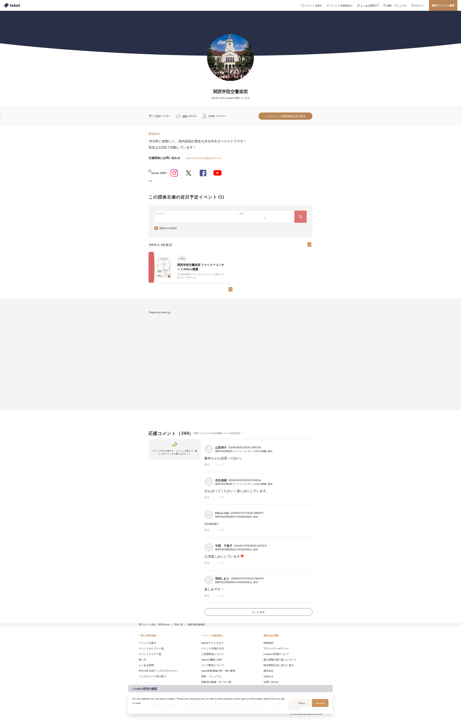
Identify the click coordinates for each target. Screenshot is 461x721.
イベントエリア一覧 (150, 653)
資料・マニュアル (211, 676)
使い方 (142, 659)
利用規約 (268, 642)
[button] (133, 707)
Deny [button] (302, 703)
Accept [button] (320, 703)
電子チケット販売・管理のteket (154, 624)
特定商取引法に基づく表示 (278, 665)
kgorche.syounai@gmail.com (203, 157)
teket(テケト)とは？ (212, 642)
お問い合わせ (271, 681)
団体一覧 (178, 624)
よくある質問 (146, 665)
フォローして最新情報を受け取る (285, 116)
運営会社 (268, 670)
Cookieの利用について (276, 653)
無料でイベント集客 (443, 5)
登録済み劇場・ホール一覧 (216, 681)
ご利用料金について (212, 653)
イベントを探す (147, 642)
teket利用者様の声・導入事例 (218, 670)
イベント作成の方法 (212, 648)
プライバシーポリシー (276, 648)
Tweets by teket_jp (160, 312)
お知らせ (268, 676)
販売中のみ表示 (168, 228)
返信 (206, 464)
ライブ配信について (212, 665)
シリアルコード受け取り (152, 676)
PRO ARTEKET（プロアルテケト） (159, 670)
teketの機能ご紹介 (212, 659)
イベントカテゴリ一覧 (151, 648)
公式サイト (158, 174)
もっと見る (258, 612)
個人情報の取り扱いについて (279, 659)
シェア (220, 464)
